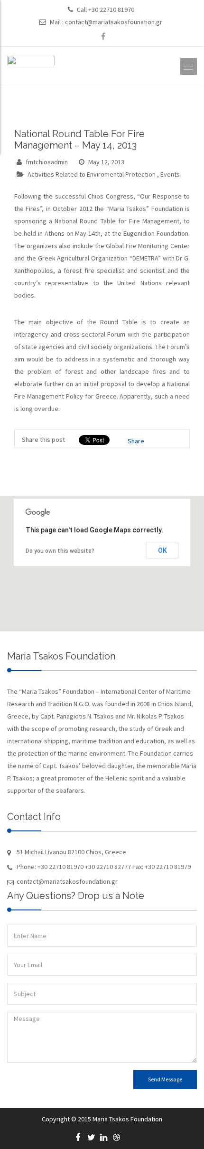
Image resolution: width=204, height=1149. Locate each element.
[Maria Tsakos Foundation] (31, 68)
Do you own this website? (60, 551)
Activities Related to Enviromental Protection (92, 174)
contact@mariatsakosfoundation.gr (67, 881)
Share (136, 441)
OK (162, 550)
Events (170, 174)
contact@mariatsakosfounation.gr (113, 22)
